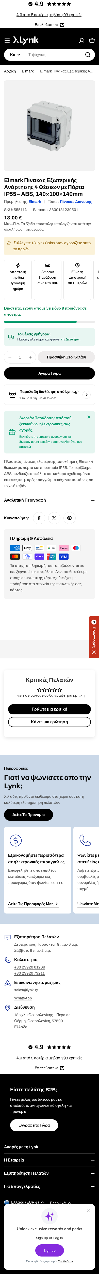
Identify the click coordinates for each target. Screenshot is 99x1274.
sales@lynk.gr (26, 990)
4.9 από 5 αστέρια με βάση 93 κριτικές (49, 15)
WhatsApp (23, 998)
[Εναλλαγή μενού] (7, 40)
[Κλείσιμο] (89, 417)
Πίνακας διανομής (76, 202)
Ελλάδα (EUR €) (25, 1202)
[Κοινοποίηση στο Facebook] (39, 518)
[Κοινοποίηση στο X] (54, 518)
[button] (94, 637)
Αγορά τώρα (49, 373)
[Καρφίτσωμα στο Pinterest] (69, 518)
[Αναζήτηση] (88, 55)
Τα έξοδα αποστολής (37, 224)
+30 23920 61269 (29, 967)
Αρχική (10, 71)
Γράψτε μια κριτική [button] (49, 709)
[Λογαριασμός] (82, 40)
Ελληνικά (58, 1203)
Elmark (28, 71)
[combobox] (49, 55)
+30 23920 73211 (29, 973)
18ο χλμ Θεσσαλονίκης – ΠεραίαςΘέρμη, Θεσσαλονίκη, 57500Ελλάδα (42, 1021)
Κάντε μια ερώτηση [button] (49, 722)
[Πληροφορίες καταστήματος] (86, 395)
